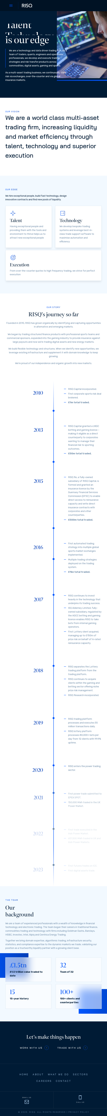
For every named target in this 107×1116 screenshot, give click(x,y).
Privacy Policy (79, 1112)
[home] (27, 5)
